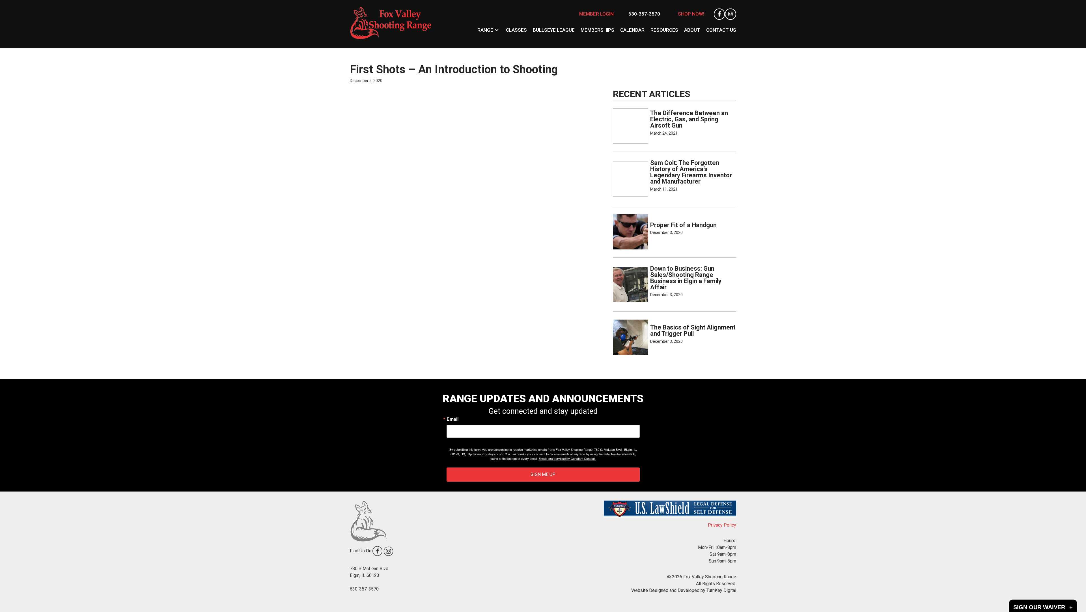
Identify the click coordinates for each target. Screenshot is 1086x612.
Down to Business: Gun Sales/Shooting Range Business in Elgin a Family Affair (685, 278)
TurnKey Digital (721, 590)
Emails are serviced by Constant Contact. (567, 458)
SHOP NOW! (691, 14)
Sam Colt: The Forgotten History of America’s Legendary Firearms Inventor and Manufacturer (691, 172)
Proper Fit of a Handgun (683, 225)
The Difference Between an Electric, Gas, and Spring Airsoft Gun (689, 119)
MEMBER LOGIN (596, 14)
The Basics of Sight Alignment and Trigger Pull (693, 330)
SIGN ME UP (543, 474)
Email (452, 419)
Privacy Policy (722, 525)
